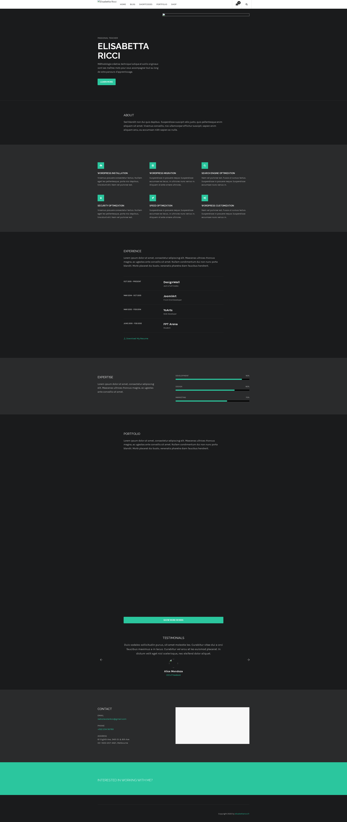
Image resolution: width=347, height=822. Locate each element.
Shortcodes (145, 4)
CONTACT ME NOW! (168, 780)
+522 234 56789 (106, 729)
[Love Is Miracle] (225, 588)
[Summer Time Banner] (225, 484)
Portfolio (161, 4)
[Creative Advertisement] (121, 588)
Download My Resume (137, 338)
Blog (132, 4)
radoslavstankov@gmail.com (112, 719)
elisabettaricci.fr (242, 814)
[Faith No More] (121, 484)
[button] (100, 660)
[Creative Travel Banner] (173, 588)
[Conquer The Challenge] (121, 536)
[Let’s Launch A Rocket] (173, 484)
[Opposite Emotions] (173, 536)
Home (123, 4)
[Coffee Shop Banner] (225, 536)
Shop (173, 4)
